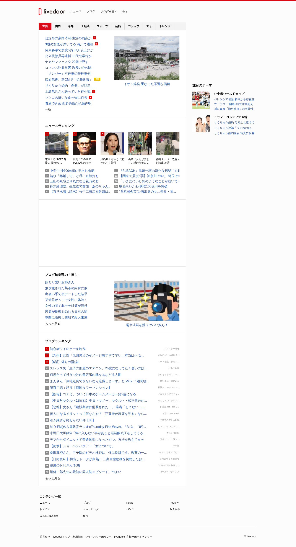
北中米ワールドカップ (229, 93)
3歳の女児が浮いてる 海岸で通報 (69, 44)
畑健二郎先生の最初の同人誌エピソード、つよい (83, 471)
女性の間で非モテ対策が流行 (66, 305)
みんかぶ (175, 509)
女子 (149, 26)
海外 (70, 26)
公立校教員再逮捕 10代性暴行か (68, 56)
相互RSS (45, 509)
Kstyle (129, 502)
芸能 (118, 26)
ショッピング (91, 509)
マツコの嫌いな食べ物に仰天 (66, 97)
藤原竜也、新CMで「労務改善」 (69, 79)
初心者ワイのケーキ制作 (65, 348)
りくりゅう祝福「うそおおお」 (234, 128)
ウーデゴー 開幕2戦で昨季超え (233, 104)
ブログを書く (108, 11)
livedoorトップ (61, 536)
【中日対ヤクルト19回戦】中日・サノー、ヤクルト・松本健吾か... (96, 400)
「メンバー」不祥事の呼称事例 (68, 73)
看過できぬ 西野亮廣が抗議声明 (68, 103)
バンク (130, 509)
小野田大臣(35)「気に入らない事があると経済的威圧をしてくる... (95, 433)
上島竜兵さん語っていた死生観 (68, 91)
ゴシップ (133, 26)
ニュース (75, 11)
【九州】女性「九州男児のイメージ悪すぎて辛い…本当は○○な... (94, 355)
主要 (45, 26)
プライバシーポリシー (99, 536)
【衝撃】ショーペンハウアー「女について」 (80, 446)
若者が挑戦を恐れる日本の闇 (66, 311)
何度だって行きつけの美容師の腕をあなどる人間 (83, 374)
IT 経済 (85, 26)
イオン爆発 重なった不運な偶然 (147, 84)
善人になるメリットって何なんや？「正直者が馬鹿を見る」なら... (96, 413)
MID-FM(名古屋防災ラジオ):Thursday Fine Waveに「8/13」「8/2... (95, 426)
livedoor (52, 11)
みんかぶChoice (49, 515)
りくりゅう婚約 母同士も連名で (234, 122)
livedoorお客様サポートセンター (133, 536)
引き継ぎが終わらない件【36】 (70, 420)
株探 (85, 515)
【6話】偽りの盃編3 (62, 361)
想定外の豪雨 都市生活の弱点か (68, 38)
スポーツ (102, 26)
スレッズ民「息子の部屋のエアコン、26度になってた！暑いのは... (96, 368)
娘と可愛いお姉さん (59, 282)
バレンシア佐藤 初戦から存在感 (234, 99)
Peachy (174, 502)
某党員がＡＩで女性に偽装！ (66, 300)
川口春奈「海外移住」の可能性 (234, 108)
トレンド (165, 26)
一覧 (48, 110)
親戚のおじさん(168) (62, 465)
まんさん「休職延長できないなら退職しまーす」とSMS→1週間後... (97, 381)
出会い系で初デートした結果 (66, 294)
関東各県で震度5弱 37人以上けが (69, 50)
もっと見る (52, 323)
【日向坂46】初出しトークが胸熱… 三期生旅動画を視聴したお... (95, 459)
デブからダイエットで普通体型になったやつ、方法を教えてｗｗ (94, 439)
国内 (58, 26)
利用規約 (78, 536)
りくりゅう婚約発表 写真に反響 (234, 133)
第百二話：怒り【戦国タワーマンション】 (78, 387)
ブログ (91, 11)
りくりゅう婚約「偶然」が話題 (68, 85)
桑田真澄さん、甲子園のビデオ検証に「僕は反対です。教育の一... (96, 452)
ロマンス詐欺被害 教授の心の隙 (68, 67)
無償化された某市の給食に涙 (66, 288)
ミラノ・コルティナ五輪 (230, 117)
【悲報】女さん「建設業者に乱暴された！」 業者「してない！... (94, 407)
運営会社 (45, 536)
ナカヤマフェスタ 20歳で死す (66, 62)
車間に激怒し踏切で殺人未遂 (66, 317)
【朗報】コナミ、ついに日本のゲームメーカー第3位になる (90, 394)
